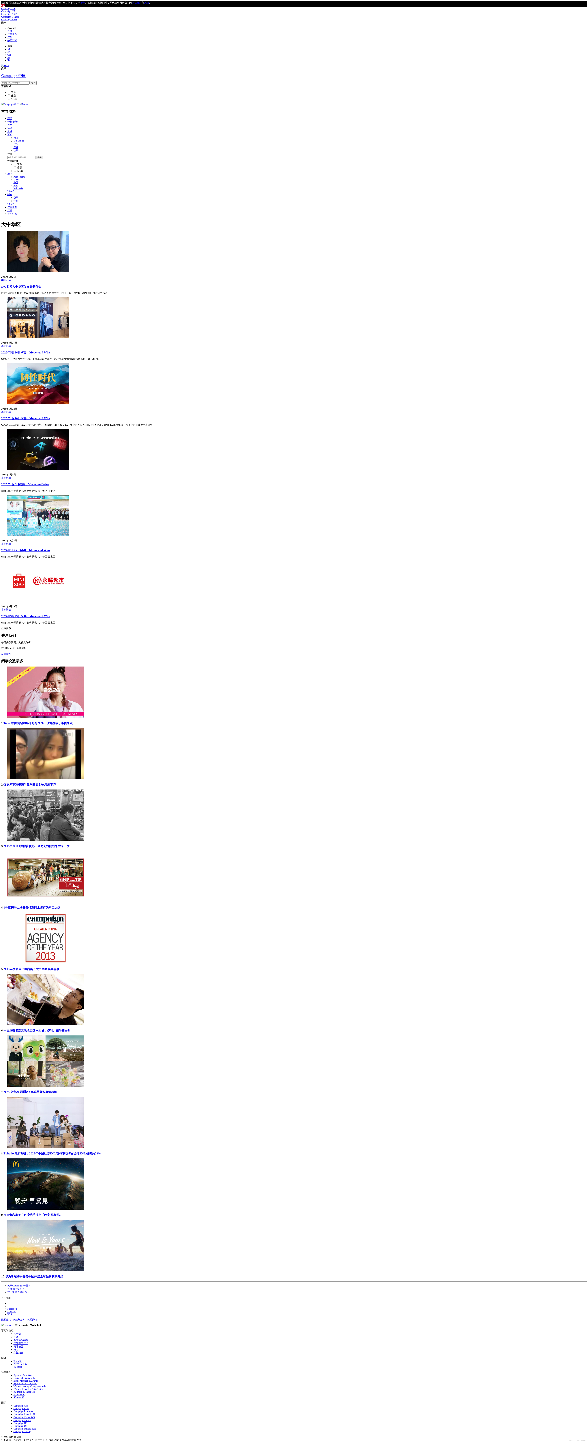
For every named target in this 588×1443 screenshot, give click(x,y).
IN (8, 57)
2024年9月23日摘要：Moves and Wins (25, 616)
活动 (9, 128)
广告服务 (12, 34)
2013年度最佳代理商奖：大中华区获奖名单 (31, 969)
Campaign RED (9, 19)
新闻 (9, 118)
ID (8, 60)
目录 (9, 131)
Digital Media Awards (24, 1378)
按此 (82, 2)
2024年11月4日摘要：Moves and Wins (25, 550)
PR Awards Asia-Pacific (25, 1383)
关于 (18, 1285)
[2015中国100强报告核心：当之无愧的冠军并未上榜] (45, 840)
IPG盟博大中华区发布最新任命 (21, 286)
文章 (13, 92)
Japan (16, 179)
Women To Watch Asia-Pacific (28, 1389)
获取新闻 (6, 653)
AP (9, 49)
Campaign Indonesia (23, 1411)
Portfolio (17, 1361)
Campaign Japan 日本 (24, 1414)
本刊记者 (6, 280)
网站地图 (18, 1346)
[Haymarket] (7, 1325)
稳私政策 (136, 2)
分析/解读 (12, 121)
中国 (15, 182)
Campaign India (21, 1408)
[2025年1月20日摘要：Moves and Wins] (38, 403)
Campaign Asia (20, 1405)
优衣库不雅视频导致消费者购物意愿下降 (30, 784)
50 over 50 (18, 1397)
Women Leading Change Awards (29, 1386)
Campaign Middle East (24, 1428)
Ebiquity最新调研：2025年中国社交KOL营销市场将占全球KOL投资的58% (52, 1153)
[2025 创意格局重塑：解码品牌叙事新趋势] (45, 1085)
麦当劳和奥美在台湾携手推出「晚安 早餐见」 (33, 1214)
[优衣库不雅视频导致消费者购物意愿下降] (45, 778)
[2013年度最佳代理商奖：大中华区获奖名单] (45, 962)
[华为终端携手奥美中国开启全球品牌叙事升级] (45, 1270)
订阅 (9, 37)
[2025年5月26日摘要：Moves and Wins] (38, 337)
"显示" (10, 191)
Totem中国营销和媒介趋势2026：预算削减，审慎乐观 (38, 723)
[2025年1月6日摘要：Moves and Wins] (38, 469)
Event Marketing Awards (25, 1380)
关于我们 (18, 1333)
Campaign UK (8, 8)
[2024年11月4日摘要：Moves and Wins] (38, 535)
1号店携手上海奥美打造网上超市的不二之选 (32, 907)
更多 (9, 134)
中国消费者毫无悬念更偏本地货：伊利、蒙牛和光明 (37, 1030)
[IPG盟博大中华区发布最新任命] (38, 271)
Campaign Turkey (22, 1431)
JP (8, 52)
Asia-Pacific (19, 177)
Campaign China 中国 (24, 1417)
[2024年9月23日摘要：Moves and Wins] (38, 601)
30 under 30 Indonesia (24, 1391)
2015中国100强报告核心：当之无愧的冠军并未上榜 (37, 846)
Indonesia (18, 188)
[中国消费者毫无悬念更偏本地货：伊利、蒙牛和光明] (45, 1024)
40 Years (17, 1367)
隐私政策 (6, 1319)
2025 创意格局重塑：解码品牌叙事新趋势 (30, 1092)
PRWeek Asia (20, 1364)
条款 (146, 2)
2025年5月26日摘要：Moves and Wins (25, 352)
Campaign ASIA (9, 14)
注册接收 (18, 1292)
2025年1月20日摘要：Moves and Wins (25, 418)
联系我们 (32, 1319)
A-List (14, 99)
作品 (13, 95)
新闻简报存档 (20, 1340)
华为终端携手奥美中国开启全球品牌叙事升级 (34, 1276)
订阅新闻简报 (20, 1343)
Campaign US (8, 11)
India (15, 185)
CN (9, 54)
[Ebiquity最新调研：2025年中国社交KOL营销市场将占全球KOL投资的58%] (45, 1147)
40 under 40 (19, 1394)
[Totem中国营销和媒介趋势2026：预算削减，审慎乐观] (45, 717)
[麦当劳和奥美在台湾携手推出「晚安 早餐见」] (45, 1208)
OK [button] (3, 5)
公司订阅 (12, 40)
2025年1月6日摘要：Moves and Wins (25, 484)
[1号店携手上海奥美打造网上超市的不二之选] (45, 901)
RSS (15, 1349)
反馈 (15, 1337)
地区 (9, 173)
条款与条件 (19, 1319)
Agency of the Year (22, 1375)
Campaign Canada (10, 16)
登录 (9, 31)
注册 (15, 201)
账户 (9, 194)
